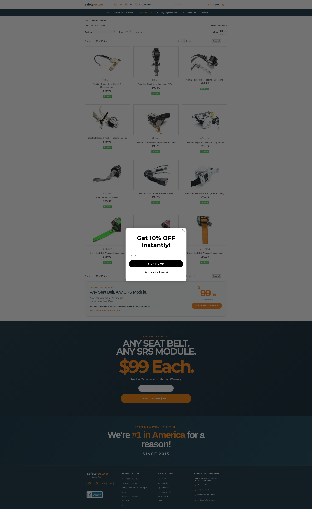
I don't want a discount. (156, 272)
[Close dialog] (183, 230)
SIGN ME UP (156, 263)
